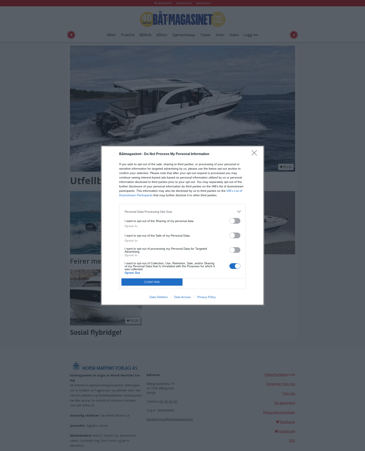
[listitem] (182, 211)
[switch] (234, 221)
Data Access (182, 297)
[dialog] (182, 225)
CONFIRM (152, 282)
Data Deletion (159, 297)
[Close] (256, 154)
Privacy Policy (206, 297)
